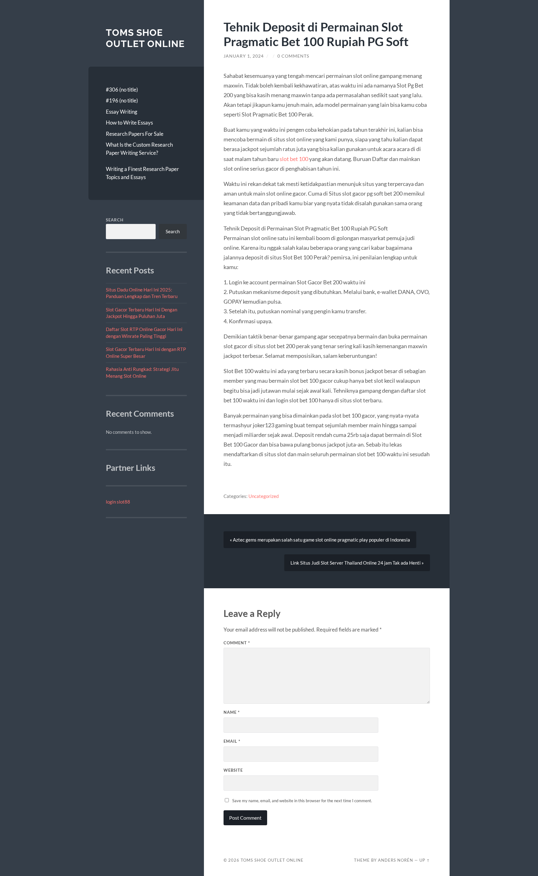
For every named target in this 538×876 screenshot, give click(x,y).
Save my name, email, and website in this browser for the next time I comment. (302, 800)
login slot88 (118, 501)
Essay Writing (121, 111)
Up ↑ (424, 860)
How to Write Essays (129, 122)
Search (115, 219)
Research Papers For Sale (134, 133)
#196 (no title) (122, 100)
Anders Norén (395, 860)
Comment (237, 642)
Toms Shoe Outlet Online (145, 38)
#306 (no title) (122, 89)
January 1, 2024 (244, 56)
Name (232, 712)
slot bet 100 (294, 158)
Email (232, 741)
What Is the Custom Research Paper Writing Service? (139, 148)
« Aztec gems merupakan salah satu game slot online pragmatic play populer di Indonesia (320, 539)
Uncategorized (263, 496)
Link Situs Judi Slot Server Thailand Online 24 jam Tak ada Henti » (357, 563)
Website (233, 770)
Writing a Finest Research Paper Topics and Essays (142, 173)
